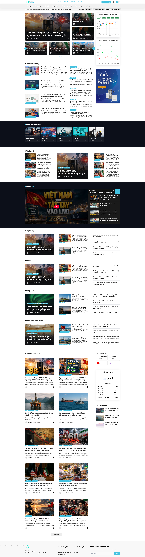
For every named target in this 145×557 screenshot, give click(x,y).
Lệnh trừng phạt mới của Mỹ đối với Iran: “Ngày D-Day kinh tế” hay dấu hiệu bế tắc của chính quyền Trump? (85, 49)
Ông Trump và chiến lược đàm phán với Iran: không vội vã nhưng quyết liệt (82, 35)
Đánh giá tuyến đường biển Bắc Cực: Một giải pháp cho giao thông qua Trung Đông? (40, 308)
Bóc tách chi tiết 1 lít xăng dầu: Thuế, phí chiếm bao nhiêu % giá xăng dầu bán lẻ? (81, 80)
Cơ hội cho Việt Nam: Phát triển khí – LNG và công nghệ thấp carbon (105, 307)
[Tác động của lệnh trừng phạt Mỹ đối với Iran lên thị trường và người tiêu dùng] (39, 436)
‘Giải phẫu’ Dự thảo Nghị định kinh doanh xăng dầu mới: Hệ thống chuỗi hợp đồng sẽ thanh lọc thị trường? (39, 338)
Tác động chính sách (99, 9)
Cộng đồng (87, 6)
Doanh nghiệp (73, 67)
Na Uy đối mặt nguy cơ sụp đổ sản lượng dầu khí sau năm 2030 (80, 248)
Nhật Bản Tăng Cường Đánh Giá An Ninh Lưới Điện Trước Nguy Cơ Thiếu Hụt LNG (105, 325)
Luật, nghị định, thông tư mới (113, 9)
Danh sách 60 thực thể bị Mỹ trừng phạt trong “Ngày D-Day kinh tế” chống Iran (37, 49)
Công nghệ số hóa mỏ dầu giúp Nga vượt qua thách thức (105, 331)
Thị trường (38, 6)
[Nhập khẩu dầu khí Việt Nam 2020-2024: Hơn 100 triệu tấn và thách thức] (100, 425)
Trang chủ (30, 6)
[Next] (93, 48)
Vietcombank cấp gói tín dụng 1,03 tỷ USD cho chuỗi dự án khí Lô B (80, 69)
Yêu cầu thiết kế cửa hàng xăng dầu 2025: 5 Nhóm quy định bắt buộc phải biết (53, 82)
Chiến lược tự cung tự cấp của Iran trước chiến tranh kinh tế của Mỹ (43, 171)
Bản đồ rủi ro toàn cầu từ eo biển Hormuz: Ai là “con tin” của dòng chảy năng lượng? (112, 416)
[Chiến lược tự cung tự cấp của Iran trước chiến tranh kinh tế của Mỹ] (73, 472)
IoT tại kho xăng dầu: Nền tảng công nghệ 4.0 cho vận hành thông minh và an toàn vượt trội (112, 409)
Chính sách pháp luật (66, 6)
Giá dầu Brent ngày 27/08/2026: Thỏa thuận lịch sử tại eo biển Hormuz (112, 154)
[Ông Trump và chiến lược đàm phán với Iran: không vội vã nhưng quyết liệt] (39, 472)
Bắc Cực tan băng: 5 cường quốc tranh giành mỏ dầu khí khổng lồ (80, 112)
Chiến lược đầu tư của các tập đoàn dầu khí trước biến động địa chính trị (79, 295)
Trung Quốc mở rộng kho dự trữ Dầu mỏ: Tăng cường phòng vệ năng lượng (80, 325)
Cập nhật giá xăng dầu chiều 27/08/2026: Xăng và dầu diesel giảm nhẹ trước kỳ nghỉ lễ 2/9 (80, 235)
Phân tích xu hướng (37, 303)
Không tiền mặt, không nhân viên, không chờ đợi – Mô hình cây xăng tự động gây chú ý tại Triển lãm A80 (53, 68)
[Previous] (25, 48)
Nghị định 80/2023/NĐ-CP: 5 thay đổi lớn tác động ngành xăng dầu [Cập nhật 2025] (53, 96)
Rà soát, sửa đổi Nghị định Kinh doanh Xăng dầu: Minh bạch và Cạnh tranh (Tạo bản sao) (80, 337)
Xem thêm (56, 534)
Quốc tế (45, 303)
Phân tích (46, 6)
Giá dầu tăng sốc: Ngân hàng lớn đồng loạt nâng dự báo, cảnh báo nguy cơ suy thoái (106, 343)
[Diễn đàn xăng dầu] (30, 2)
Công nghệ (55, 6)
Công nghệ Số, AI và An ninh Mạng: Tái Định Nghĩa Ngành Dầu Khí (105, 301)
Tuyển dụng (78, 6)
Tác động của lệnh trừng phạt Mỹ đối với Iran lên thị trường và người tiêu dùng (62, 49)
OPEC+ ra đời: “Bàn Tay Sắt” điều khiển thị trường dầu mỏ (81, 102)
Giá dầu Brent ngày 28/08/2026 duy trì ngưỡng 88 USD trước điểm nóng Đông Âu (52, 9)
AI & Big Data (62, 314)
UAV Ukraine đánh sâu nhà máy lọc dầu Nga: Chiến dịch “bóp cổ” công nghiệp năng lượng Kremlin (105, 295)
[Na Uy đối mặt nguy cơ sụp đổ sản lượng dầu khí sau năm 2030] (39, 401)
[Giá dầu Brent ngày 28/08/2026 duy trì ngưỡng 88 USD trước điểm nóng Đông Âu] (39, 366)
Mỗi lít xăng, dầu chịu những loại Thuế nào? (53, 108)
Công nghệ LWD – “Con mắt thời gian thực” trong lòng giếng (105, 313)
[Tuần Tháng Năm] (99, 18)
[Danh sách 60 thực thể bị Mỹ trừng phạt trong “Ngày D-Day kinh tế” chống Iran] (73, 436)
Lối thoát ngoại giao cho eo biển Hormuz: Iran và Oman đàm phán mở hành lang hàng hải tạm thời (112, 163)
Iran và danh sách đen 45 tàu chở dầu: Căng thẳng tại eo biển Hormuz (106, 235)
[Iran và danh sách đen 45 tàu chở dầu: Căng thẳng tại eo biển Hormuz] (73, 401)
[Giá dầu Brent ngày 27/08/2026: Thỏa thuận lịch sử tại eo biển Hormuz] (39, 507)
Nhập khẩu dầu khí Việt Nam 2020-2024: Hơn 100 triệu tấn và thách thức (112, 424)
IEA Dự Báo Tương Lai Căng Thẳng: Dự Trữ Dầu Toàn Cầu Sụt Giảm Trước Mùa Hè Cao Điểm (79, 307)
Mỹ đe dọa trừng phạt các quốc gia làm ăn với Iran (82, 20)
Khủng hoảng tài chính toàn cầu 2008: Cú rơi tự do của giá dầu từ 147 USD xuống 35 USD (80, 91)
